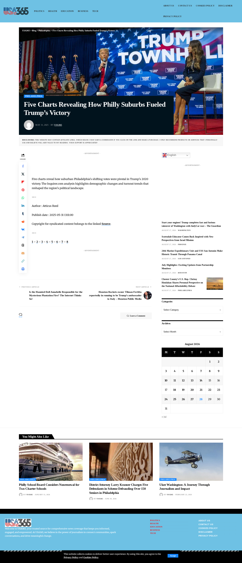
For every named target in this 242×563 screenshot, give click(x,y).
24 (166, 399)
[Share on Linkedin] (23, 206)
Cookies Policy (90, 557)
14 (201, 380)
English (171, 155)
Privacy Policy (71, 557)
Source (106, 223)
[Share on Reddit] (23, 221)
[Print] (23, 269)
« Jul (164, 416)
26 (183, 399)
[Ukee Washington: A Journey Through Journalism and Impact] (191, 462)
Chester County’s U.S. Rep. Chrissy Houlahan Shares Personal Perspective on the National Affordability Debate (182, 282)
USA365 (58, 125)
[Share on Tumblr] (23, 214)
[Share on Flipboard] (23, 182)
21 (201, 389)
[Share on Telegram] (23, 237)
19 (183, 389)
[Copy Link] (23, 261)
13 (192, 380)
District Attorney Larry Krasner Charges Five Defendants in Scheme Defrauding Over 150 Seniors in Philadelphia (118, 488)
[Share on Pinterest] (23, 190)
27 (192, 399)
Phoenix (182, 244)
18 (174, 389)
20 (192, 389)
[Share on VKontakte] (23, 229)
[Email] (23, 253)
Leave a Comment (137, 316)
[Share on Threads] (23, 245)
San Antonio (184, 259)
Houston (182, 273)
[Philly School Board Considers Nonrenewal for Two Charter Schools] (51, 462)
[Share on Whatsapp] (23, 198)
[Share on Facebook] (23, 166)
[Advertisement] (95, 163)
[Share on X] (23, 174)
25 (174, 399)
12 (183, 380)
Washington (184, 230)
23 (218, 389)
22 (209, 389)
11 (175, 380)
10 (166, 380)
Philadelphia (33, 96)
